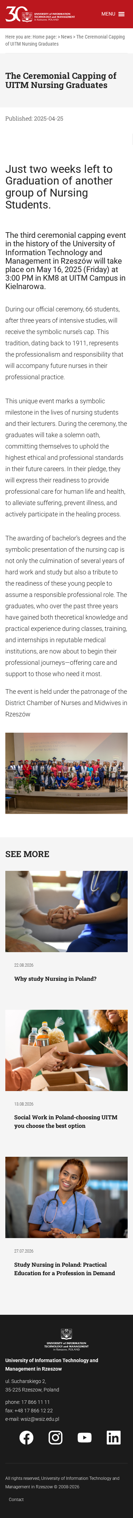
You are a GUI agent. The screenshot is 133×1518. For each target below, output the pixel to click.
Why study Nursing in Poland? (56, 978)
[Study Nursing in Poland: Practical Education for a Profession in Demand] (66, 1197)
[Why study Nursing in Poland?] (66, 911)
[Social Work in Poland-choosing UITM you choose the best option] (66, 1050)
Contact (16, 1499)
